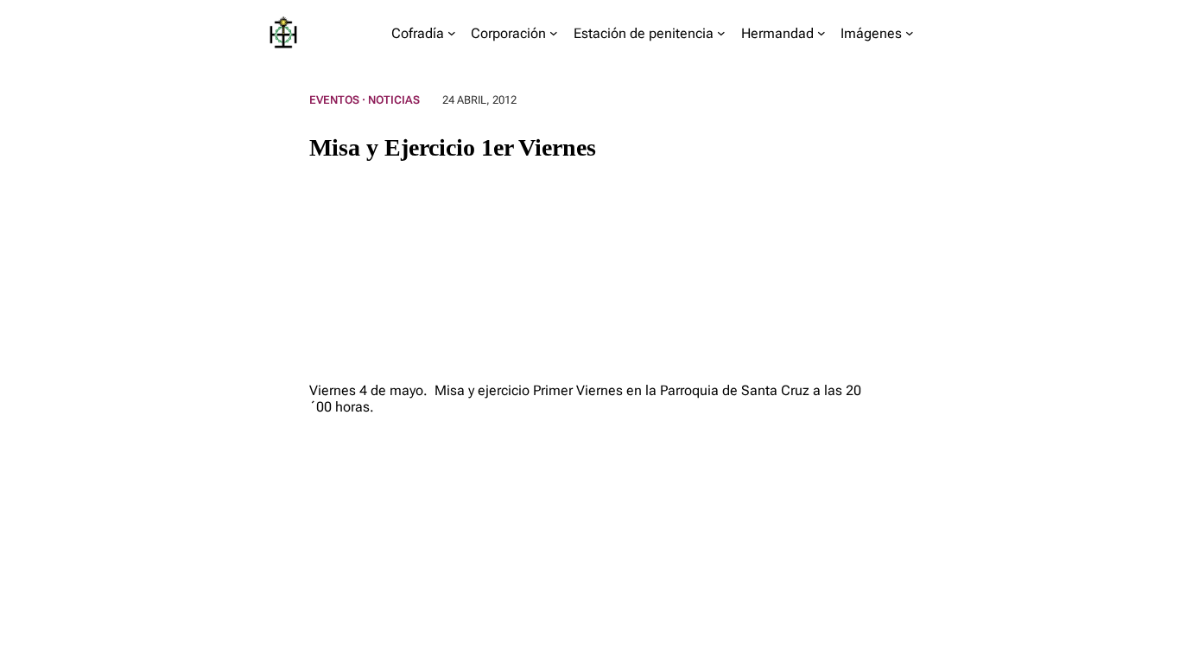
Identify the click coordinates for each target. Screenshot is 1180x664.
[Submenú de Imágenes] (909, 33)
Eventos (334, 99)
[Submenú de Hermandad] (821, 33)
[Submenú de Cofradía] (451, 33)
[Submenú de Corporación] (553, 33)
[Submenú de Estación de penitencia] (721, 33)
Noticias (394, 99)
